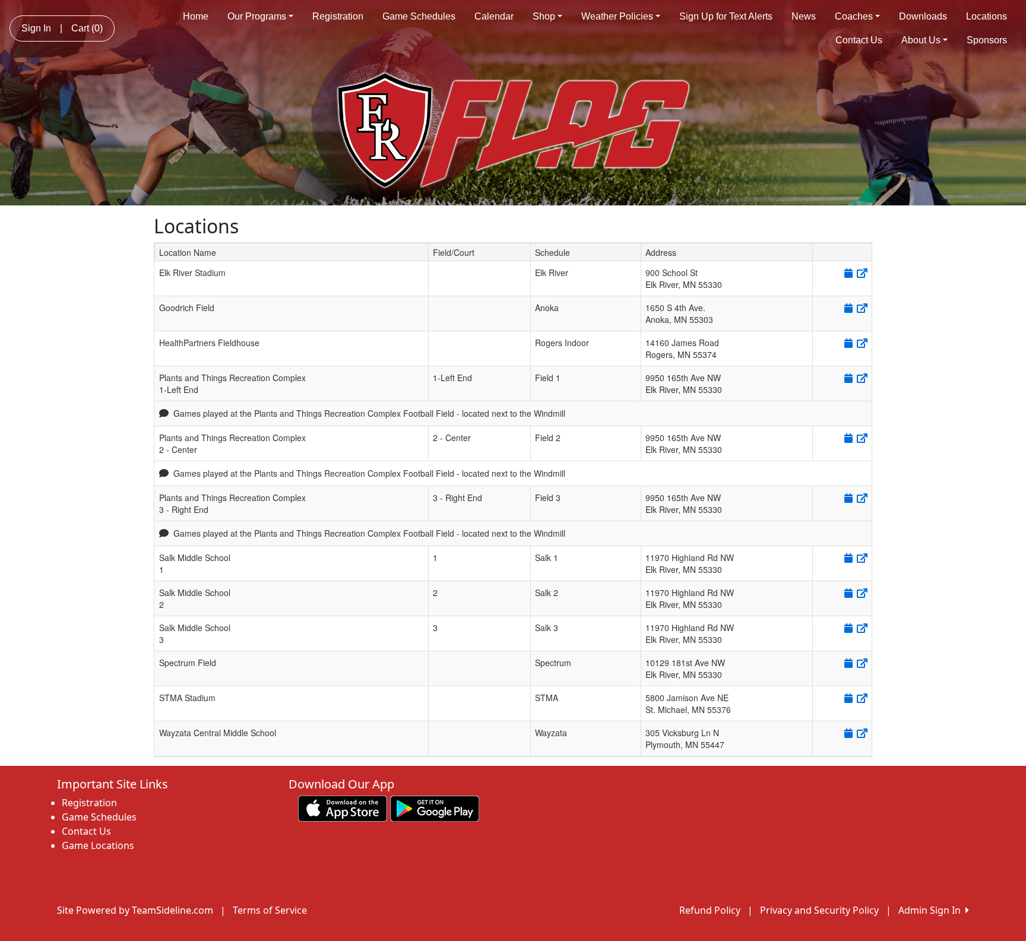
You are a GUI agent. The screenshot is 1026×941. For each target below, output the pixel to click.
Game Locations (98, 845)
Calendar (494, 16)
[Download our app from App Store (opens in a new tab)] (342, 807)
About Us (920, 40)
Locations (986, 16)
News (803, 16)
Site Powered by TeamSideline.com (135, 910)
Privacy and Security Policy (819, 910)
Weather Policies (617, 16)
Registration (337, 16)
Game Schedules (418, 16)
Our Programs (256, 16)
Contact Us (858, 40)
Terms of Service (270, 910)
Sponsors (987, 40)
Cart (87, 28)
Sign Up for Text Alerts (725, 16)
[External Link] (861, 273)
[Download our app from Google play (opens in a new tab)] (434, 807)
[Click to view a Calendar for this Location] (848, 273)
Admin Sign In (931, 910)
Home (195, 16)
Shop (544, 16)
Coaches (854, 16)
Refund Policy (709, 910)
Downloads (923, 16)
